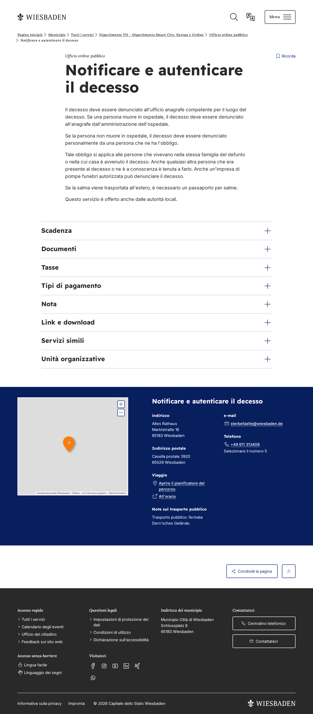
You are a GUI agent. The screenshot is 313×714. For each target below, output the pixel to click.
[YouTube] (115, 666)
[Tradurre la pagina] (250, 17)
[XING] (137, 666)
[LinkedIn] (126, 666)
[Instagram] (104, 666)
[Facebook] (93, 666)
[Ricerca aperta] (233, 17)
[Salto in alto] (289, 571)
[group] (72, 446)
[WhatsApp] (93, 678)
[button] (156, 231)
